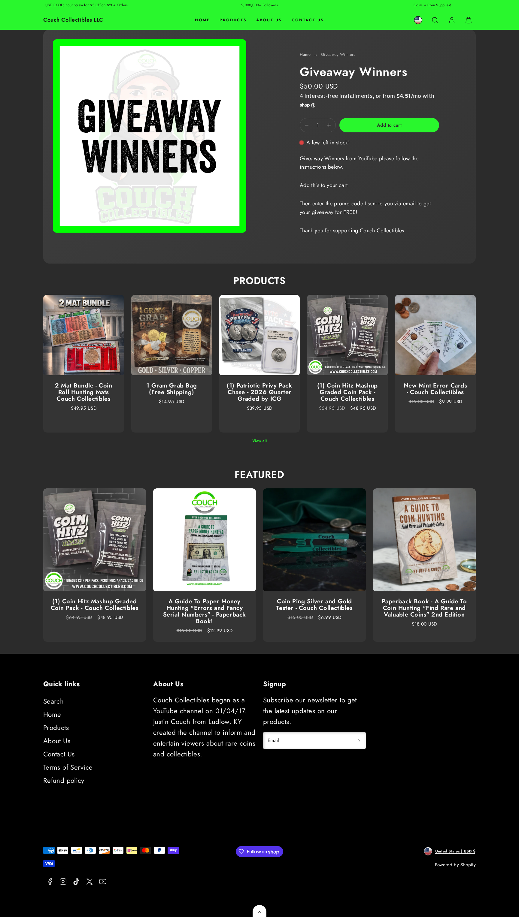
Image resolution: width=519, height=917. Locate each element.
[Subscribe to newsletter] (359, 740)
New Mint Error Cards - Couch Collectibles (435, 389)
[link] (418, 20)
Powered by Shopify (455, 864)
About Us (269, 20)
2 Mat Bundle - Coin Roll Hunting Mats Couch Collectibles (83, 392)
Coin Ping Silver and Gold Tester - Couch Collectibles (314, 604)
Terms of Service (68, 767)
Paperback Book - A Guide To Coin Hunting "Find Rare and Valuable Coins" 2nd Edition (424, 608)
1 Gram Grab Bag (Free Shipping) (171, 389)
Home (202, 20)
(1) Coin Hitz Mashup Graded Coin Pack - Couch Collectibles (347, 392)
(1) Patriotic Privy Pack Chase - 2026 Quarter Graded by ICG (259, 392)
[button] (435, 20)
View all (259, 441)
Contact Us (308, 20)
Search (53, 701)
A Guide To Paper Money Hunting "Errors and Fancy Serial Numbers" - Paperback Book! (204, 611)
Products (233, 20)
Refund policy (63, 780)
